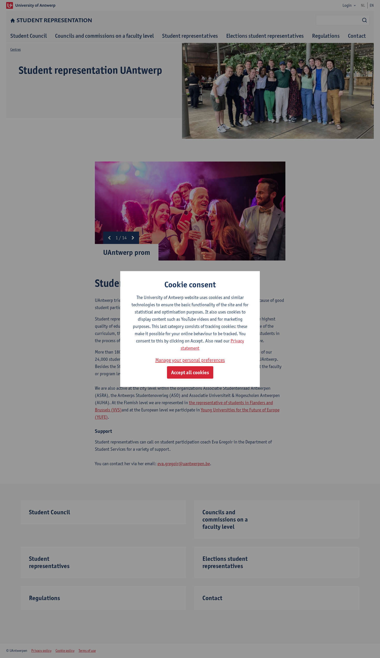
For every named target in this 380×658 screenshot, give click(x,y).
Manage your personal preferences (190, 360)
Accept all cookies (190, 372)
